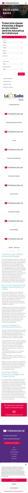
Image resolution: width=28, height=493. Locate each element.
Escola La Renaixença (14, 158)
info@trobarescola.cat (14, 415)
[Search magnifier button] (25, 37)
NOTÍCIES (14, 456)
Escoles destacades (10, 436)
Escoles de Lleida (7, 84)
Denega (14, 484)
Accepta (14, 480)
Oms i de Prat (14, 194)
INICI (14, 447)
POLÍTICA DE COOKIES (8, 491)
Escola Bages (14, 229)
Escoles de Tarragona (8, 87)
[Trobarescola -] (10, 3)
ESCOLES (14, 449)
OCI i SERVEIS (14, 454)
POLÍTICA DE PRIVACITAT (18, 491)
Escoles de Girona (7, 81)
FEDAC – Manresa (14, 247)
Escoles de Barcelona (8, 78)
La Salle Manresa (14, 104)
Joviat (14, 140)
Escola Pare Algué (14, 212)
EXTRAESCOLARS (14, 452)
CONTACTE (14, 458)
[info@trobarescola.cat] (14, 411)
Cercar (21, 74)
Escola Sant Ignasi (14, 176)
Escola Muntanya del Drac (14, 122)
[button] (26, 464)
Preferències (14, 488)
